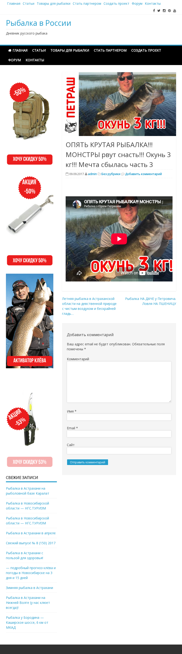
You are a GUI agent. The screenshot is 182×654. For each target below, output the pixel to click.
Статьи (28, 3)
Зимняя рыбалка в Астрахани (29, 587)
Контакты (153, 3)
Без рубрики (110, 174)
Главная (13, 3)
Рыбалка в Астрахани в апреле (31, 533)
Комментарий (78, 359)
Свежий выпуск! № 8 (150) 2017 (30, 543)
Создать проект (116, 3)
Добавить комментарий (143, 174)
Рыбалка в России (38, 23)
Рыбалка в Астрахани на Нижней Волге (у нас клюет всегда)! (28, 602)
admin (92, 174)
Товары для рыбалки (53, 3)
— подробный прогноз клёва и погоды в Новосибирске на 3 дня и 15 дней (31, 573)
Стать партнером (87, 3)
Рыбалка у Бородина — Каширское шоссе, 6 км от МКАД (27, 622)
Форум (137, 3)
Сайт (71, 445)
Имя (72, 411)
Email (72, 428)
